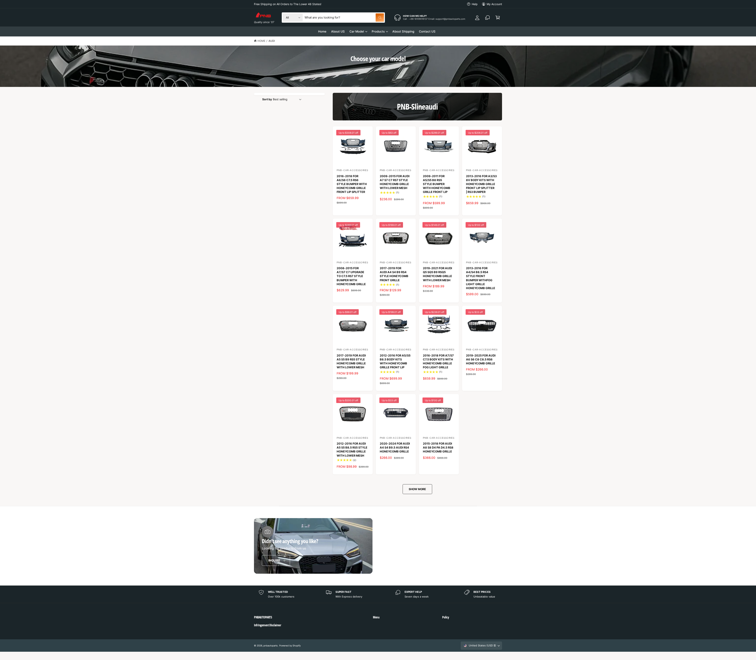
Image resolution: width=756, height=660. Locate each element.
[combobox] (344, 17)
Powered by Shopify (289, 645)
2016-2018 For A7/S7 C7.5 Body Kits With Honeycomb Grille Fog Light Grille (438, 361)
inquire (274, 560)
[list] (378, 594)
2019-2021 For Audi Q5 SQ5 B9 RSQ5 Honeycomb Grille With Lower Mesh (437, 274)
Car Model (356, 31)
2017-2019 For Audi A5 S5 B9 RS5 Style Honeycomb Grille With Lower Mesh (351, 361)
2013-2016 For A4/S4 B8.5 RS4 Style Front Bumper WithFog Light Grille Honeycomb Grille (480, 278)
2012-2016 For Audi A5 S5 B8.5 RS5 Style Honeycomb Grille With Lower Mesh (352, 449)
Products (378, 31)
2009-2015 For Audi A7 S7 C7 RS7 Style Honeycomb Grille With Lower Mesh (395, 182)
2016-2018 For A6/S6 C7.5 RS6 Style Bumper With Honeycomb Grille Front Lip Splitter (352, 184)
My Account (494, 4)
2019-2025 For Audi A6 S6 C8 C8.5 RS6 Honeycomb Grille (481, 359)
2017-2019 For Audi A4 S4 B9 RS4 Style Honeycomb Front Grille (394, 274)
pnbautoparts (270, 645)
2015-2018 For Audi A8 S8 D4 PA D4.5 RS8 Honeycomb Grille (438, 447)
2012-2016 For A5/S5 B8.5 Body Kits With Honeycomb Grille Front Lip (395, 361)
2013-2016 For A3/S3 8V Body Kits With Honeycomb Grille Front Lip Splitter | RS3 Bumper (481, 184)
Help (475, 4)
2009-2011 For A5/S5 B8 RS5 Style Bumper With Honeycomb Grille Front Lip (436, 184)
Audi (272, 40)
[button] (305, 617)
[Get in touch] (487, 17)
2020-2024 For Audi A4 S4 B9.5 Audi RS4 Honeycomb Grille (395, 447)
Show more (417, 489)
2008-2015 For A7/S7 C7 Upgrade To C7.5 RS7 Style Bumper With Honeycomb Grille (351, 276)
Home (261, 40)
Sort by (267, 99)
